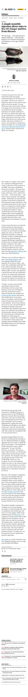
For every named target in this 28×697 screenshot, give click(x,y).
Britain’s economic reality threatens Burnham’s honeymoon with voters (12, 648)
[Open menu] (2, 9)
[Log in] (25, 9)
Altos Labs (16, 515)
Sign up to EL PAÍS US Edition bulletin (12, 548)
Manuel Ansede (14, 80)
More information (4, 586)
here (22, 589)
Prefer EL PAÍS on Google (9, 90)
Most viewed (4, 664)
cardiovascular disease (8, 295)
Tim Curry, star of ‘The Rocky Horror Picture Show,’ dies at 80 (12, 652)
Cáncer (3, 579)
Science (4, 14)
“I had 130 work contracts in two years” (12, 682)
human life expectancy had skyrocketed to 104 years (13, 126)
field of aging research (11, 492)
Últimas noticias (6, 640)
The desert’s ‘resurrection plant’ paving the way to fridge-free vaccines (13, 657)
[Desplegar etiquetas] (25, 579)
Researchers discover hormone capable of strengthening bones (16, 561)
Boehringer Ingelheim (11, 579)
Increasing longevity (12, 259)
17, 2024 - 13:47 (15, 82)
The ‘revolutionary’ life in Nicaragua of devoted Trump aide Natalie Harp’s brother (13, 678)
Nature (18, 579)
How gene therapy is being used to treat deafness (18, 569)
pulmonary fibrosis (17, 251)
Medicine (3, 21)
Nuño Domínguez (13, 571)
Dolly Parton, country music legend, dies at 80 (13, 675)
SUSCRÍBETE (20, 9)
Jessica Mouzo (13, 563)
